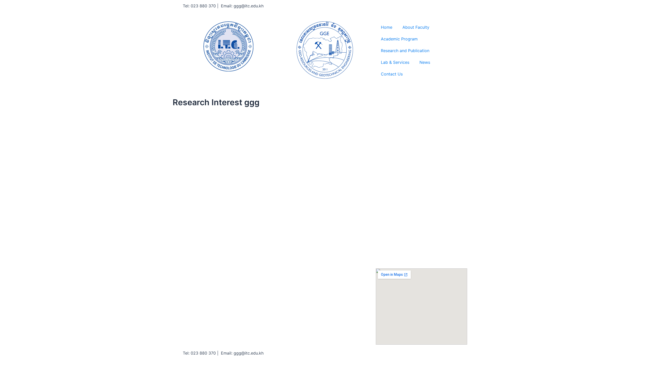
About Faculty (415, 27)
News (424, 62)
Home (386, 27)
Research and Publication (405, 50)
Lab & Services (395, 62)
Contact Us (392, 74)
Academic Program (399, 38)
